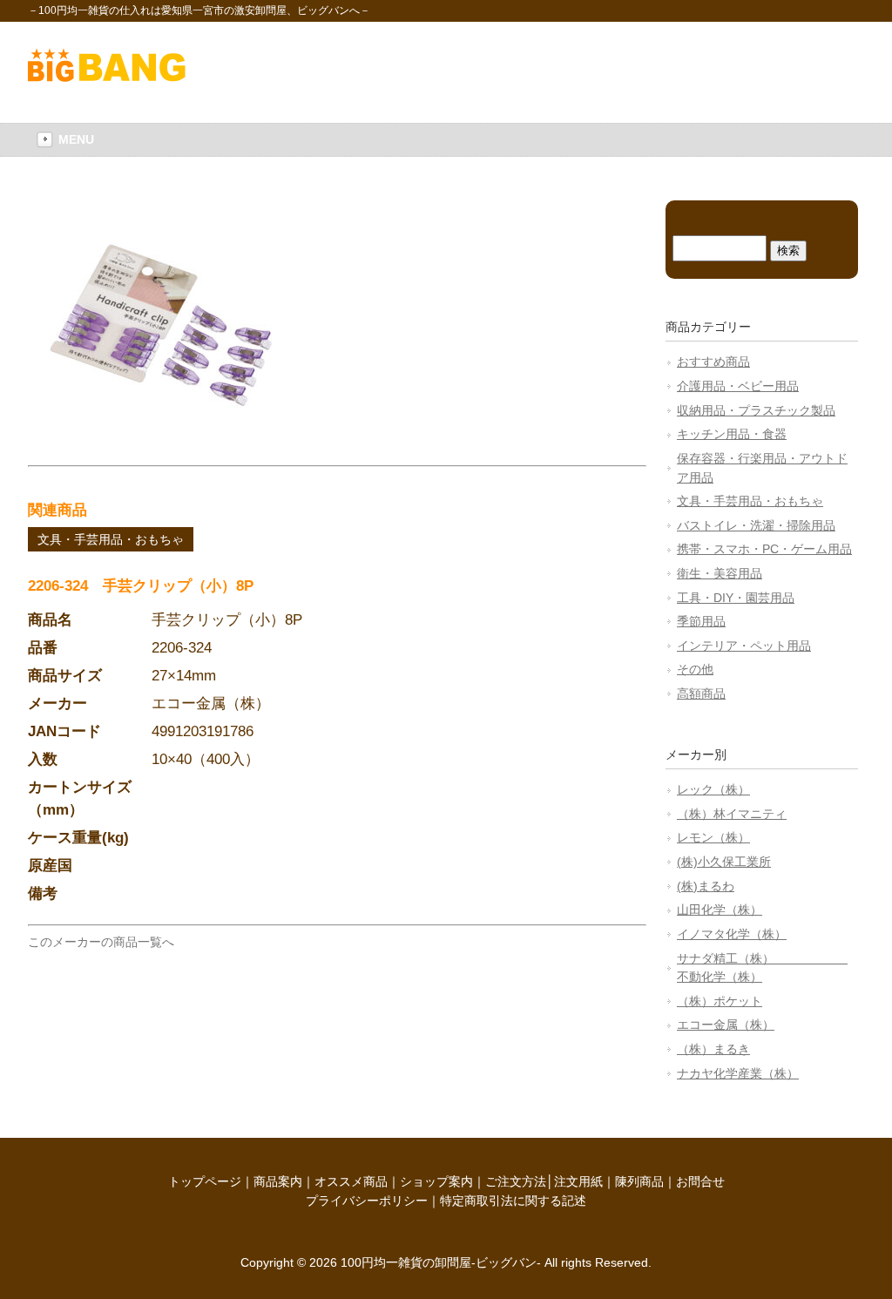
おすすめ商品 (713, 362)
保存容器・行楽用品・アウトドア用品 (762, 467)
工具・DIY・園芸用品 (735, 598)
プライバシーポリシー (367, 1201)
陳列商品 (639, 1181)
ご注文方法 (515, 1181)
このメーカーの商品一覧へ (101, 942)
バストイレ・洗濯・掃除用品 (756, 525)
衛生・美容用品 (719, 573)
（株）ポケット (719, 1001)
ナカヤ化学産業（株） (738, 1073)
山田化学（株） (719, 910)
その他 (695, 669)
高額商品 (701, 693)
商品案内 (277, 1181)
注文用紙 (578, 1181)
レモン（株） (713, 837)
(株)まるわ (705, 886)
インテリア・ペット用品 (744, 646)
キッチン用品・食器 (732, 434)
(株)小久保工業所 (724, 862)
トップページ (204, 1181)
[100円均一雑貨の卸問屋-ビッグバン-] (107, 78)
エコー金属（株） (725, 1025)
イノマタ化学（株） (732, 934)
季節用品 (701, 621)
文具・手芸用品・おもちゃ (110, 539)
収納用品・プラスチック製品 (756, 410)
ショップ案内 (436, 1181)
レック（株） (713, 789)
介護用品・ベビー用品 (738, 386)
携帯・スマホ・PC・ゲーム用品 (764, 549)
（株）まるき (713, 1049)
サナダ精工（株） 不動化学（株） (762, 967)
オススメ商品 (351, 1181)
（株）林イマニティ (732, 814)
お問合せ (700, 1181)
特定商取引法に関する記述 (513, 1201)
